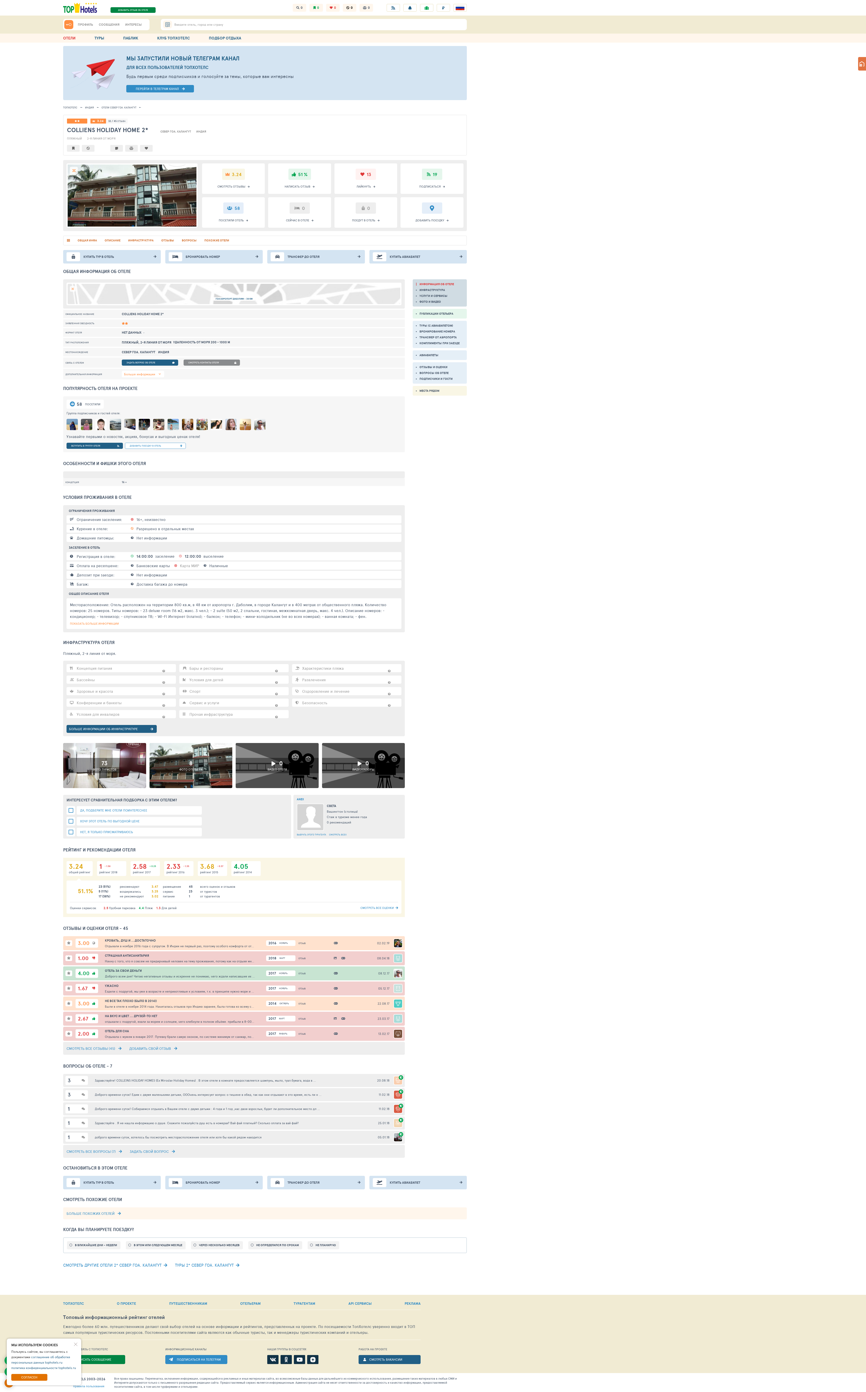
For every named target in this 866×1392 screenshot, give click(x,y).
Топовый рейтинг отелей (114, 1317)
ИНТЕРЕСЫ (133, 24)
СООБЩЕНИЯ (109, 24)
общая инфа (87, 240)
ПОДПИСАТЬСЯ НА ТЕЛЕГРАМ (199, 1359)
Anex (300, 799)
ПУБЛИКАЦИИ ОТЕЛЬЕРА (436, 313)
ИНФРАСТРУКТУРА (432, 290)
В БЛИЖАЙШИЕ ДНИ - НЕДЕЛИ (96, 1245)
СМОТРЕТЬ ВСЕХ (338, 834)
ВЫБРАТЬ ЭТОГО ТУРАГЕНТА (311, 834)
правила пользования (88, 1386)
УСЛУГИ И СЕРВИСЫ (433, 295)
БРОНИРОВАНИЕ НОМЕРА (437, 331)
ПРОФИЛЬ (85, 24)
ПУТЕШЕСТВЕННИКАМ (188, 1303)
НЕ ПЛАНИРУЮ (326, 1245)
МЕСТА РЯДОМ (429, 390)
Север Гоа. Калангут (118, 107)
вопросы (189, 240)
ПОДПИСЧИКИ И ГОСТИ (436, 378)
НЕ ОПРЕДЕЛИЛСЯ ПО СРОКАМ (277, 1245)
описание (112, 240)
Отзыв (302, 943)
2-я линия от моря (101, 138)
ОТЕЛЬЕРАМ (250, 1303)
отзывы (167, 240)
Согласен (29, 1377)
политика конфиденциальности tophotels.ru (43, 1368)
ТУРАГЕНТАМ (304, 1303)
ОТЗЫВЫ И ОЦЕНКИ (433, 367)
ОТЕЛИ (69, 38)
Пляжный (74, 138)
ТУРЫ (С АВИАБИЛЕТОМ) (436, 325)
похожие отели (216, 240)
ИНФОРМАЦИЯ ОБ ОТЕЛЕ (436, 284)
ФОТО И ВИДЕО (430, 301)
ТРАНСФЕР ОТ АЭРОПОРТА (438, 337)
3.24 (100, 121)
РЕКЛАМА (413, 1303)
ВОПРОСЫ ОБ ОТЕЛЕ (434, 373)
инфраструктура (141, 240)
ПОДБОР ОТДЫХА (225, 38)
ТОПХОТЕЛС (70, 107)
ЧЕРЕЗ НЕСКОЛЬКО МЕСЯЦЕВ (219, 1245)
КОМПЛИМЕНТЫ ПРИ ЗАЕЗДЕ (439, 343)
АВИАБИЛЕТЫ (428, 355)
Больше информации (139, 374)
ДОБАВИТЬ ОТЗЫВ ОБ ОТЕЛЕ (133, 9)
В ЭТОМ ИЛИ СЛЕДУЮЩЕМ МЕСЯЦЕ (158, 1245)
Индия (89, 107)
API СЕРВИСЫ (360, 1303)
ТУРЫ (99, 38)
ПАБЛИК (130, 38)
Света (331, 806)
